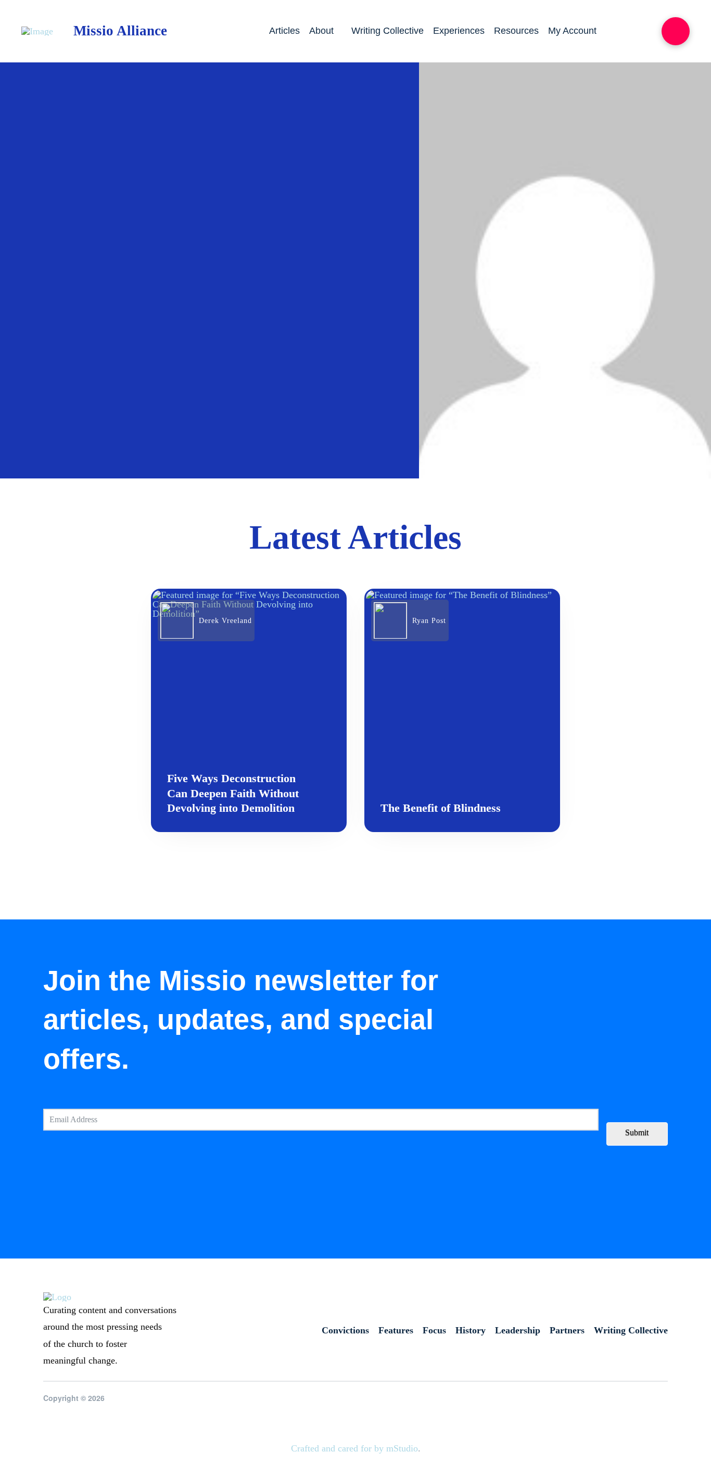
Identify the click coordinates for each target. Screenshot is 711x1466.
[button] (676, 31)
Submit (637, 1132)
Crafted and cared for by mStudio (354, 1448)
